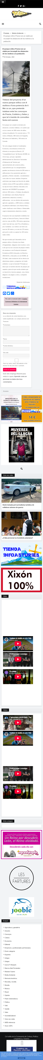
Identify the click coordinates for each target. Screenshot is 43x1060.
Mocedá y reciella (10, 982)
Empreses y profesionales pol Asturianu (18, 948)
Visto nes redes (10, 1019)
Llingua (7, 958)
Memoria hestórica (11, 978)
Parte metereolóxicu (11, 999)
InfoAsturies (21, 14)
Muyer (7, 992)
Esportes (8, 954)
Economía (8, 941)
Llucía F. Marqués (10, 965)
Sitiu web (5, 352)
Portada (6, 33)
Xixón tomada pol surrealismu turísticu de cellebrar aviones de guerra (18, 506)
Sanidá (7, 1009)
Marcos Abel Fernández (12, 968)
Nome (5, 339)
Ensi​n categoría (10, 951)
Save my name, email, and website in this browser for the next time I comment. (15, 365)
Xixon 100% (8, 1026)
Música (7, 988)
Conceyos (8, 934)
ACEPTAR (21, 1058)
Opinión (7, 995)
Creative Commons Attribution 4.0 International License (16, 301)
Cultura (7, 937)
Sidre (6, 1012)
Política (7, 1002)
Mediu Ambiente (18, 33)
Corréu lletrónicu (8, 346)
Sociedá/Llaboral (10, 1016)
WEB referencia (10, 1022)
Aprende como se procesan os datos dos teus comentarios (15, 379)
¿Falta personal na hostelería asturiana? (17, 538)
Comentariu (6, 325)
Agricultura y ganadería (12, 927)
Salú (6, 1005)
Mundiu (7, 985)
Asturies (7, 931)
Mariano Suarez (10, 971)
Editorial (7, 944)
